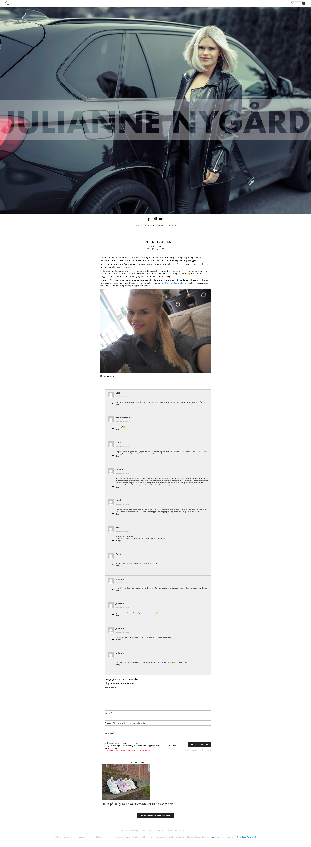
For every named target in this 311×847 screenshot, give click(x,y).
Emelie (119, 554)
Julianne (120, 579)
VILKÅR (159, 830)
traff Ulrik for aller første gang (174, 283)
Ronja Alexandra (124, 417)
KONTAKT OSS (171, 830)
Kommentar (111, 687)
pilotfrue (155, 218)
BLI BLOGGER (185, 830)
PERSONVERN (148, 830)
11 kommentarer (156, 246)
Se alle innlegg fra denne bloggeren (155, 815)
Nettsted (109, 733)
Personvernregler (194, 750)
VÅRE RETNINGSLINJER (130, 830)
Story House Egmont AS (246, 837)
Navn (108, 713)
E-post (126, 723)
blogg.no (212, 837)
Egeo (118, 393)
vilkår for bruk (202, 750)
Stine (118, 442)
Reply (118, 404)
